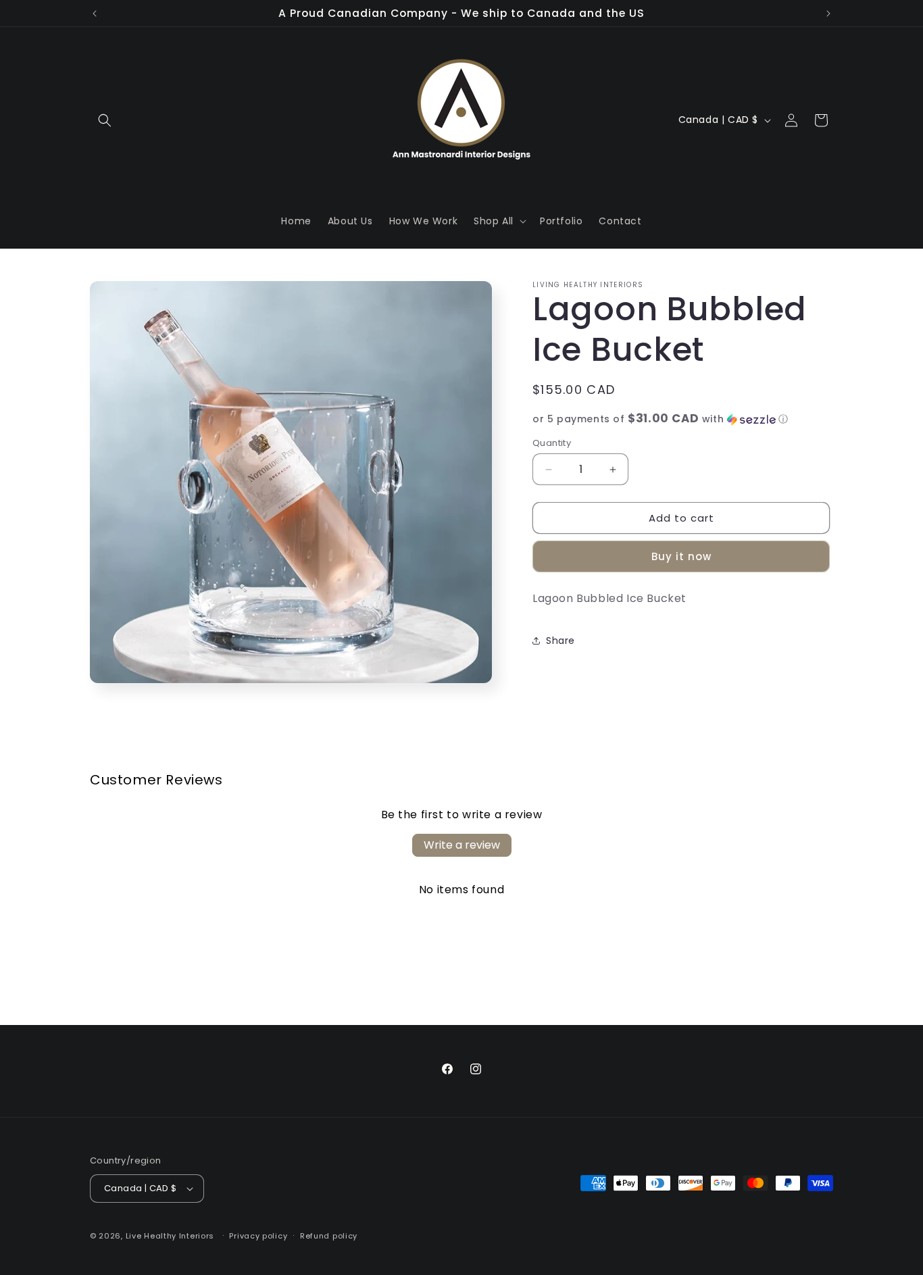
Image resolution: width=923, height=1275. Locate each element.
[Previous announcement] (94, 13)
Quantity (551, 442)
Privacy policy (258, 1235)
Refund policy (328, 1235)
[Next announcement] (828, 13)
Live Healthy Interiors (170, 1235)
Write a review (462, 845)
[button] (105, 120)
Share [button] (560, 640)
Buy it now (681, 557)
